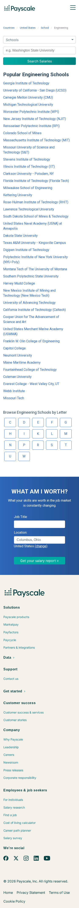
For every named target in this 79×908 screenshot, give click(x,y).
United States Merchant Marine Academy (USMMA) (33, 331)
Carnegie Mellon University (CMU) (28, 97)
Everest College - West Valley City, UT (31, 384)
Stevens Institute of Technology (26, 159)
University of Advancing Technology (29, 303)
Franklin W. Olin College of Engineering (31, 341)
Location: (20, 532)
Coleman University (17, 377)
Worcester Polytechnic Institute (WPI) (31, 112)
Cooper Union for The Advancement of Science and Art (31, 319)
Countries (9, 27)
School (45, 27)
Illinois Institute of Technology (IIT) (29, 167)
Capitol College (14, 348)
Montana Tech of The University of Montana (35, 269)
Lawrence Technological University (28, 209)
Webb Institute (14, 391)
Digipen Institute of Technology (26, 250)
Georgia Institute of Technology (26, 83)
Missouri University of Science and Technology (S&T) (29, 149)
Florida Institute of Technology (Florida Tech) (36, 181)
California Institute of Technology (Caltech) (34, 310)
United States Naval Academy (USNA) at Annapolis (32, 226)
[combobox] (39, 50)
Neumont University (17, 355)
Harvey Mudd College (19, 283)
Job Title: (21, 517)
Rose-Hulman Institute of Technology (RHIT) (35, 202)
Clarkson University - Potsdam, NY (28, 174)
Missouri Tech (13, 398)
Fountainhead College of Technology (30, 370)
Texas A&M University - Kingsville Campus (34, 243)
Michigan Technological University (28, 105)
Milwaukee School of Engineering (27, 188)
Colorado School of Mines (22, 133)
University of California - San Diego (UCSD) (34, 90)
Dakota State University (20, 236)
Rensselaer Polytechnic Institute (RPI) (31, 126)
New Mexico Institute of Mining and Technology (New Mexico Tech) (29, 293)
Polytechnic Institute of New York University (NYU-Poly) (35, 259)
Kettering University (17, 195)
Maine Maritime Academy (22, 362)
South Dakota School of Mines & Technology (35, 216)
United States (28, 27)
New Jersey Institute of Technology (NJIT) (34, 119)
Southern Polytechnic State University (31, 276)
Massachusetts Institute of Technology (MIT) (36, 140)
